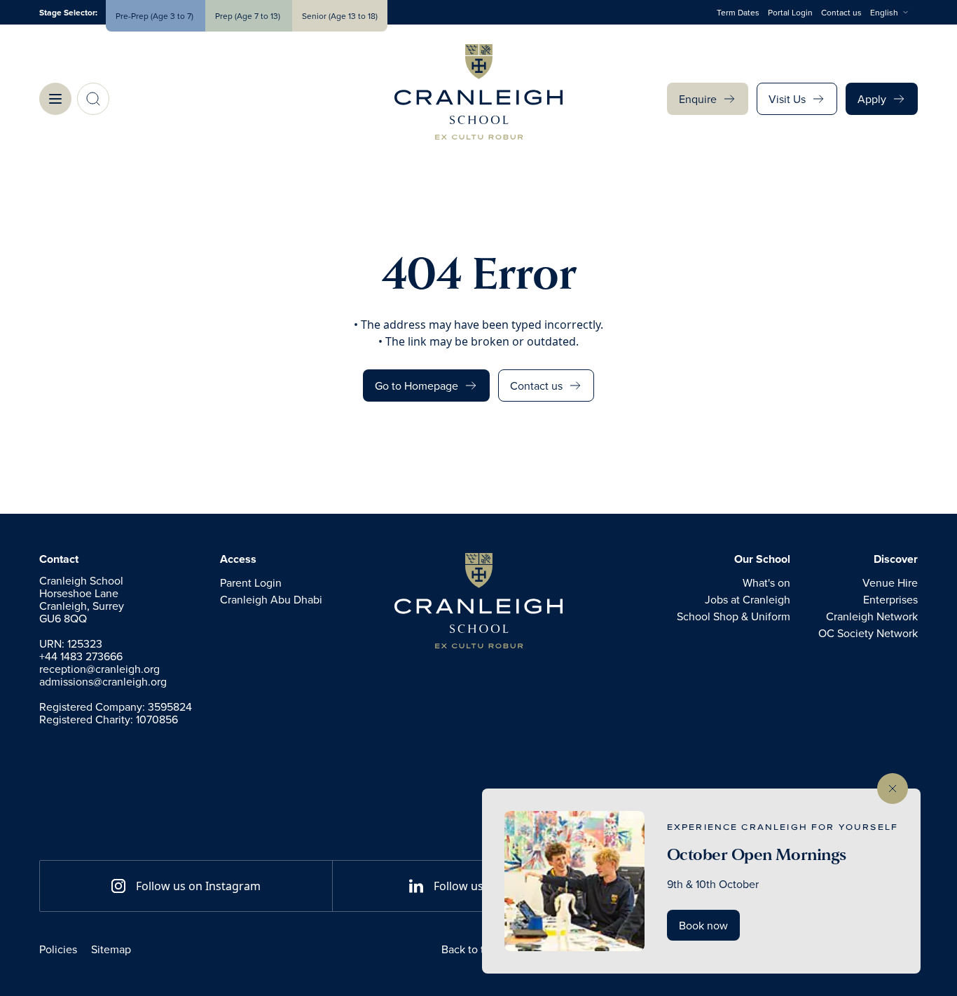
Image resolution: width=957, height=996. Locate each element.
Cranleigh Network (872, 616)
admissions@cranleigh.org (103, 681)
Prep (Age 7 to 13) (248, 16)
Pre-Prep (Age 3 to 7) (155, 16)
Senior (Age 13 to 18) (340, 16)
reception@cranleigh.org (99, 668)
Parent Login (251, 582)
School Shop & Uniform (733, 616)
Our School (762, 559)
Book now (703, 925)
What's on (766, 582)
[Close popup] (892, 788)
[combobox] (894, 13)
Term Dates (738, 12)
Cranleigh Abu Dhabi (271, 599)
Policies (58, 949)
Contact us (841, 12)
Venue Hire (890, 582)
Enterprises (890, 599)
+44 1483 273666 (81, 656)
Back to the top (478, 949)
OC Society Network (868, 633)
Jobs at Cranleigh (747, 599)
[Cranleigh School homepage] (478, 600)
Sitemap (111, 949)
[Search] (93, 99)
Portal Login (790, 12)
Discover (896, 559)
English (884, 12)
